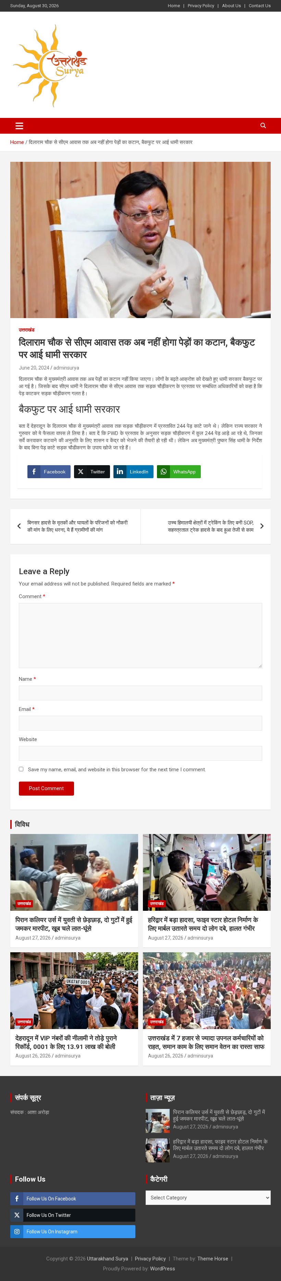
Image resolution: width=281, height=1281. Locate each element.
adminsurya (66, 368)
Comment (32, 596)
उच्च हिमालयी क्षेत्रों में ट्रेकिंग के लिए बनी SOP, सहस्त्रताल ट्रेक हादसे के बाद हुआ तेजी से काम (211, 526)
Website (28, 739)
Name (27, 679)
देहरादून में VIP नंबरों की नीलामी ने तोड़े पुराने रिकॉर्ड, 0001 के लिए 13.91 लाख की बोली (66, 1042)
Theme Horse (212, 1259)
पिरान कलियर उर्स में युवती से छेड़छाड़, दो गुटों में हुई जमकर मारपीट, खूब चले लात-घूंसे (73, 924)
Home (174, 5)
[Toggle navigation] (19, 126)
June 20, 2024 (34, 368)
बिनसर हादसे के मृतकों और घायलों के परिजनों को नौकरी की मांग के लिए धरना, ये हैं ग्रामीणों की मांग (77, 526)
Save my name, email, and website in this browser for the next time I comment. (117, 769)
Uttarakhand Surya (107, 1259)
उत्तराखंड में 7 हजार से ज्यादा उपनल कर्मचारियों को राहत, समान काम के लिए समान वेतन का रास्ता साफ (206, 1042)
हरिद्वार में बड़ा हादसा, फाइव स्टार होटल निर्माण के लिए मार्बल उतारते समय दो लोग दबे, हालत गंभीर (203, 924)
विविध (22, 824)
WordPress (162, 1269)
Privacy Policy (201, 5)
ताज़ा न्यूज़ (162, 1097)
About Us (231, 5)
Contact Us (260, 5)
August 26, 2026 (33, 1056)
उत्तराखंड (27, 330)
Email (27, 709)
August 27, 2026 (33, 938)
